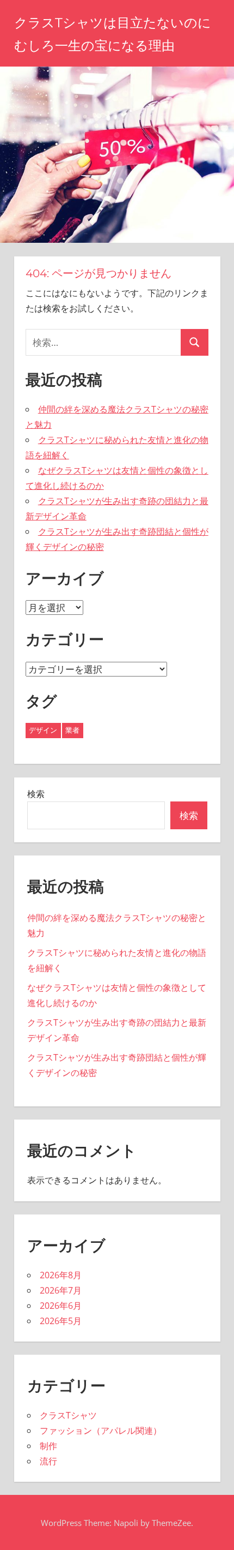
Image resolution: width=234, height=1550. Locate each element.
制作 (48, 1446)
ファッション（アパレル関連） (101, 1431)
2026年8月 (61, 1275)
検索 (36, 794)
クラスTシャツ (68, 1415)
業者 (72, 730)
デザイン (43, 730)
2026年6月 (61, 1306)
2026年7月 (61, 1290)
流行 (48, 1461)
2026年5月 (61, 1321)
